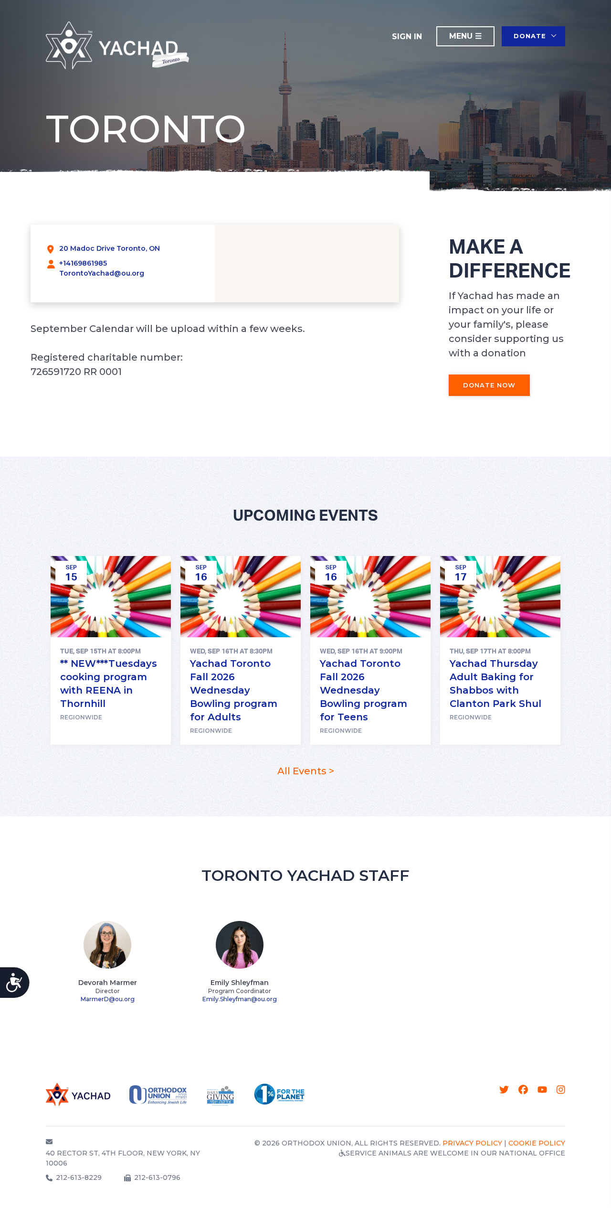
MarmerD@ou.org (108, 999)
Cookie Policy (536, 1143)
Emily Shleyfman (240, 982)
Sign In (407, 36)
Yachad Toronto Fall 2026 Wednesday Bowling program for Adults (233, 690)
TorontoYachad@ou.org (101, 273)
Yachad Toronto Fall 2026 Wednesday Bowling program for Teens (363, 690)
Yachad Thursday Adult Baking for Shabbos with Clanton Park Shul (495, 683)
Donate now (489, 385)
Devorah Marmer (107, 982)
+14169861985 (83, 263)
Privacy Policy (472, 1143)
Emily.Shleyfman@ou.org (239, 999)
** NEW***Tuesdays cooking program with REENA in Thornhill (108, 683)
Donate (530, 36)
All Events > (305, 771)
